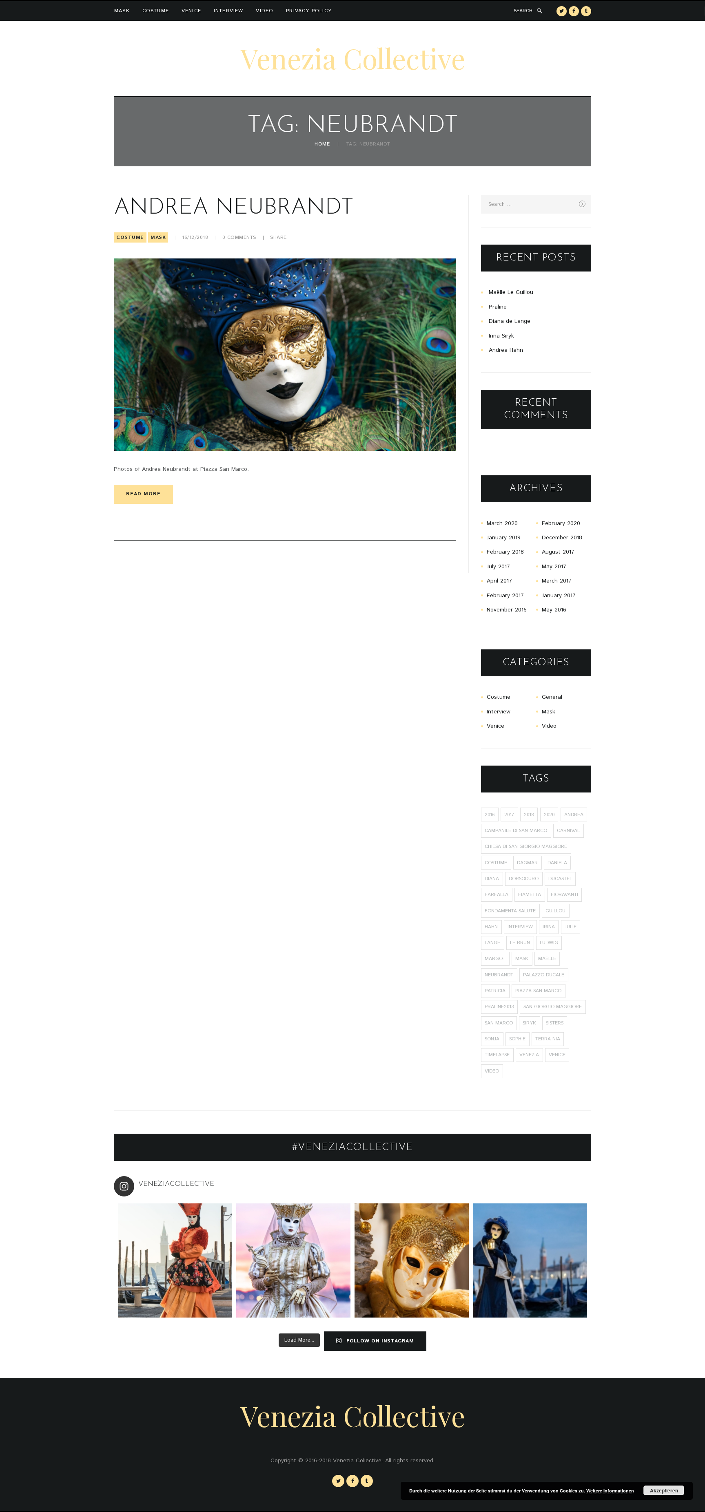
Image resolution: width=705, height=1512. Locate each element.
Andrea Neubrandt (234, 208)
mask (521, 958)
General (552, 697)
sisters (554, 1023)
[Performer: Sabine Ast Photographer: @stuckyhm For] (293, 1260)
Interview (229, 10)
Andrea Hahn (506, 350)
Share (278, 237)
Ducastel (560, 878)
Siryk (529, 1023)
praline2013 (499, 1006)
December (562, 538)
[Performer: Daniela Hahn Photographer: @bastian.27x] (175, 1260)
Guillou (555, 910)
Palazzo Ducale (543, 974)
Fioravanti (564, 894)
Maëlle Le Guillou (511, 292)
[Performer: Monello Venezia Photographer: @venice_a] (412, 1260)
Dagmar (527, 862)
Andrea (573, 814)
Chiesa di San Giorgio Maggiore (526, 846)
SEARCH (523, 10)
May (554, 567)
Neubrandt (499, 974)
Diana (492, 878)
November (507, 610)
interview (520, 926)
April (499, 581)
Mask (122, 10)
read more (143, 493)
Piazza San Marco (538, 990)
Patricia (495, 990)
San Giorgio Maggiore (552, 1006)
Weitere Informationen (610, 1491)
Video (264, 10)
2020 (549, 814)
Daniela (557, 862)
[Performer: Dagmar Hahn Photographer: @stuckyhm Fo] (530, 1260)
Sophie (517, 1038)
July (498, 567)
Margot (495, 958)
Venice (191, 10)
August (558, 552)
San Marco (499, 1023)
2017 (509, 814)
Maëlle (547, 958)
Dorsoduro (524, 878)
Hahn (491, 926)
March (502, 523)
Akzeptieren (664, 1490)
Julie (570, 926)
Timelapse (497, 1054)
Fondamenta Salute (510, 910)
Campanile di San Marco (516, 830)
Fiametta (529, 894)
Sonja (492, 1038)
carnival (568, 830)
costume (496, 862)
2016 (489, 814)
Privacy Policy (309, 10)
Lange (492, 942)
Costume (155, 10)
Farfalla (496, 894)
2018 (529, 814)
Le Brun (520, 942)
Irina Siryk (501, 336)
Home (322, 144)
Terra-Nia (547, 1038)
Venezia (529, 1054)
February (561, 523)
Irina (549, 926)
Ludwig (549, 942)
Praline (498, 307)
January (504, 538)
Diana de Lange (509, 321)
